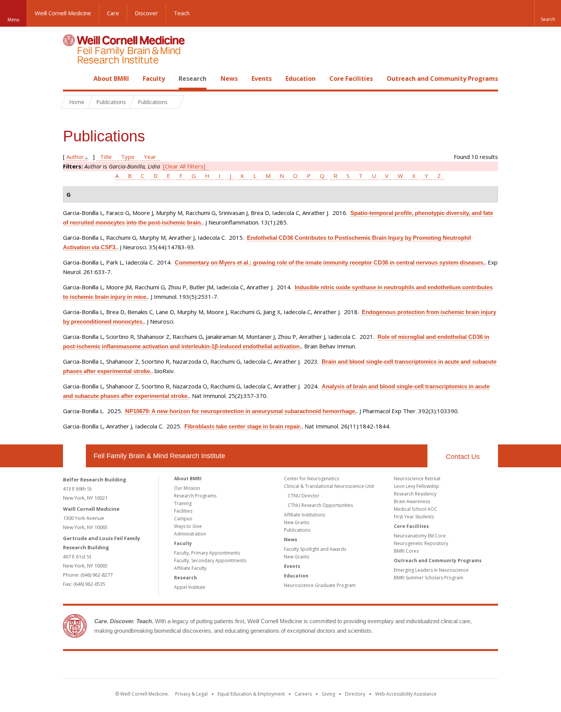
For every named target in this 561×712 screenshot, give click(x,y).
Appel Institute (189, 587)
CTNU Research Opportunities (320, 505)
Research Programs (195, 495)
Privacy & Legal (191, 694)
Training (183, 503)
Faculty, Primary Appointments (207, 553)
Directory (355, 694)
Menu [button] (13, 19)
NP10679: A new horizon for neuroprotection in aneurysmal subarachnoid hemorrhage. (240, 411)
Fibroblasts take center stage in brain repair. (242, 426)
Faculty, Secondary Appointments (210, 560)
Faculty (154, 78)
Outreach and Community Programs (442, 78)
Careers (303, 694)
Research (192, 78)
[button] (547, 13)
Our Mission (187, 488)
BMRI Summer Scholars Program (428, 577)
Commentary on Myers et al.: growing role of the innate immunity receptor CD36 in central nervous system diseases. (330, 262)
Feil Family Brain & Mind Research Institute (159, 456)
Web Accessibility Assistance (406, 694)
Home (71, 78)
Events (261, 78)
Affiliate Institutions (304, 515)
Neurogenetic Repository (421, 543)
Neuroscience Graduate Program (320, 585)
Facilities (183, 511)
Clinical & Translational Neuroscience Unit (329, 486)
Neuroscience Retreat (417, 478)
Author (75, 156)
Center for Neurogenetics (311, 478)
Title (106, 156)
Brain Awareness (412, 501)
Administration (190, 534)
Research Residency (415, 494)
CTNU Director (303, 495)
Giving (328, 694)
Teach (182, 13)
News (229, 78)
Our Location (74, 455)
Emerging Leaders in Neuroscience (431, 570)
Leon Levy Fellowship (416, 486)
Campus (183, 518)
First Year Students (414, 516)
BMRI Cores (406, 551)
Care (113, 13)
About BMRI (111, 78)
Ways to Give (188, 526)
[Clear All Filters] (184, 166)
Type (128, 156)
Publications (297, 530)
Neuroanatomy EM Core (420, 535)
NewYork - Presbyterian (344, 666)
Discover (146, 13)
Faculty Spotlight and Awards (315, 549)
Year (150, 156)
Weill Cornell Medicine (63, 13)
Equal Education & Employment (251, 694)
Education (300, 78)
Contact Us (463, 456)
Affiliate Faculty (190, 568)
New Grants (296, 522)
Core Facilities (351, 78)
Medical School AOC (415, 509)
